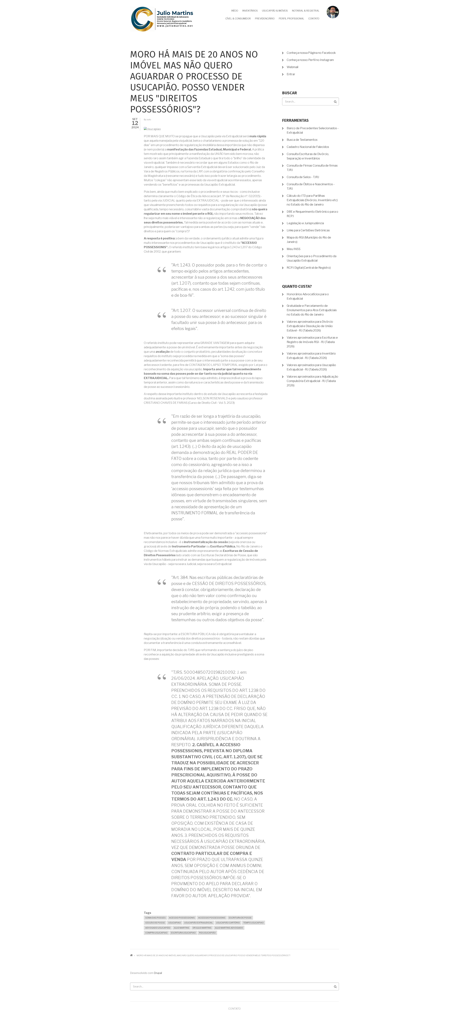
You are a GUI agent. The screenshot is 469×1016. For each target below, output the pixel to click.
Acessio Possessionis (182, 917)
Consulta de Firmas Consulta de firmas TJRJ (312, 168)
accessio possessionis (211, 917)
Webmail (292, 67)
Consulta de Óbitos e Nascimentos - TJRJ (311, 186)
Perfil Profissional (291, 18)
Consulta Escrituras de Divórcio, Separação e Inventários (308, 156)
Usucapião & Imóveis (275, 10)
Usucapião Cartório (228, 922)
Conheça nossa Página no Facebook (311, 53)
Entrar (291, 74)
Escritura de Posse (240, 917)
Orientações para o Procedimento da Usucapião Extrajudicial (311, 258)
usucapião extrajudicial (198, 922)
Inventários (250, 10)
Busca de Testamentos (302, 139)
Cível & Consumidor (238, 18)
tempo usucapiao (253, 922)
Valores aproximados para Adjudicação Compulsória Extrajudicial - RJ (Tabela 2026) (312, 381)
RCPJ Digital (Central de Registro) (309, 267)
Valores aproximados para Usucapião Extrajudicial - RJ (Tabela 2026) (311, 367)
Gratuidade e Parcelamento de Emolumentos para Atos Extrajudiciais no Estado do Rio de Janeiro (312, 310)
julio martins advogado (229, 927)
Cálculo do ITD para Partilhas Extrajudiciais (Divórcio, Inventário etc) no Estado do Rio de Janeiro (312, 200)
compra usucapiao (156, 932)
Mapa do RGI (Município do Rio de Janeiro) (309, 240)
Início (234, 10)
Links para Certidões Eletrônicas (308, 230)
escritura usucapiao (183, 932)
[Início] (162, 19)
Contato (313, 18)
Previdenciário (265, 18)
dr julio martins (202, 927)
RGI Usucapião (207, 932)
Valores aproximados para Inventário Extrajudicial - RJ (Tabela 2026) (311, 356)
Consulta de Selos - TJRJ (303, 177)
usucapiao (174, 922)
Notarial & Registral (305, 10)
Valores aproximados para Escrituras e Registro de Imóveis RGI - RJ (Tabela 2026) (312, 342)
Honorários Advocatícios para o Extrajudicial (308, 296)
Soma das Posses (155, 917)
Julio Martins (181, 927)
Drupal (158, 973)
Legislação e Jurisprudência (305, 223)
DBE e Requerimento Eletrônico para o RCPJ (312, 214)
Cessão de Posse (155, 922)
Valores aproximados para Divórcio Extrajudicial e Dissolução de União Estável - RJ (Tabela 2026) (310, 326)
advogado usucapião (157, 927)
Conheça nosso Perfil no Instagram (310, 60)
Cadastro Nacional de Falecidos (308, 147)
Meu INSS (293, 249)
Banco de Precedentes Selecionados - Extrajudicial (313, 130)
